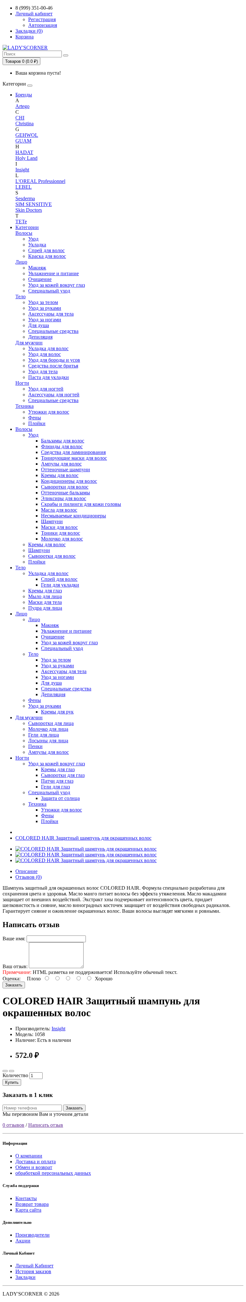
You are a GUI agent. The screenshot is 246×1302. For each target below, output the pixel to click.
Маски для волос (59, 527)
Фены (34, 417)
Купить (12, 1082)
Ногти (22, 383)
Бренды (23, 94)
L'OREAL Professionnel (40, 181)
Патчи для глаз (57, 781)
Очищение (40, 279)
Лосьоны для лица (48, 740)
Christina (24, 123)
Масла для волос (59, 510)
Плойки (36, 423)
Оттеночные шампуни (65, 469)
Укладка (37, 244)
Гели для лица (43, 735)
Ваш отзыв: (15, 966)
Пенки (35, 746)
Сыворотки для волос (64, 487)
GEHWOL (26, 135)
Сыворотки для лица (51, 723)
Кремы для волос (59, 475)
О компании (28, 1155)
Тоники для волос (60, 533)
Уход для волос (44, 354)
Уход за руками (44, 308)
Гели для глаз (55, 786)
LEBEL (23, 187)
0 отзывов (13, 1125)
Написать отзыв (45, 1125)
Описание (26, 871)
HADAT (24, 152)
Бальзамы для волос (62, 440)
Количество (15, 1075)
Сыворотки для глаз (63, 775)
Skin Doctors (28, 210)
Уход (33, 239)
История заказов (33, 1271)
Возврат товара (32, 1204)
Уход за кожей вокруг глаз (56, 285)
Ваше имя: (14, 938)
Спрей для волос (46, 250)
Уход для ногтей (45, 388)
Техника (24, 406)
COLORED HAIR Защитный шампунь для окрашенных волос (83, 838)
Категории (27, 227)
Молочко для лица (48, 729)
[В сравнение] (11, 1071)
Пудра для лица (45, 608)
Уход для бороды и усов (54, 360)
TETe (21, 221)
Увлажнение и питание (53, 273)
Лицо (21, 262)
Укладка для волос (48, 348)
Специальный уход (49, 290)
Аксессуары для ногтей (53, 394)
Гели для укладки (60, 585)
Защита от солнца (60, 798)
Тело (20, 296)
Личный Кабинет (34, 1265)
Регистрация (42, 19)
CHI (19, 117)
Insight (22, 169)
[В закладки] (5, 1071)
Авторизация (42, 25)
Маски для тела (45, 602)
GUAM (23, 141)
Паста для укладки (48, 377)
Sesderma (25, 198)
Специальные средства (53, 331)
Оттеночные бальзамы (65, 492)
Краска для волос (47, 256)
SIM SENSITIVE (33, 204)
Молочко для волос (62, 538)
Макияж (37, 267)
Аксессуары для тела (51, 314)
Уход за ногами (44, 319)
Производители (32, 1235)
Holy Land (26, 158)
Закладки (25, 1277)
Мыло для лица (45, 596)
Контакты (26, 1198)
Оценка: (11, 978)
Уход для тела (43, 371)
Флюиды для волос (62, 446)
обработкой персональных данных (53, 1173)
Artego (22, 106)
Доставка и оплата (35, 1161)
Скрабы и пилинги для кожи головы (81, 504)
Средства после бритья (53, 365)
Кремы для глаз (45, 590)
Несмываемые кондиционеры (73, 515)
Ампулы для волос (61, 463)
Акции (22, 1240)
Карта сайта (28, 1210)
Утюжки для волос (48, 412)
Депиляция (40, 337)
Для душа (38, 325)
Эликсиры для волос (63, 498)
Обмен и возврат (33, 1167)
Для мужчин (29, 342)
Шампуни (52, 521)
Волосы (23, 233)
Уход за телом (43, 302)
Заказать (13, 985)
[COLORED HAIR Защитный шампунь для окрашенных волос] (86, 849)
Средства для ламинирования (73, 452)
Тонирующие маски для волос (74, 458)
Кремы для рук (57, 711)
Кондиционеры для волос (69, 481)
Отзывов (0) (28, 877)
